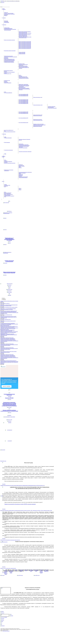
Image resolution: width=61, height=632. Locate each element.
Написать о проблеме (6, 386)
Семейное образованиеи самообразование (9, 261)
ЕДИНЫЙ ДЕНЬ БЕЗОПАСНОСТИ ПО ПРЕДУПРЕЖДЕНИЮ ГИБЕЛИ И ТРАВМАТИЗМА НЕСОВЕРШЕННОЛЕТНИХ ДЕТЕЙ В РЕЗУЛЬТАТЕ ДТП (22, 485)
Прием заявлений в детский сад (5, 303)
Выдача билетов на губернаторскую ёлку (6, 314)
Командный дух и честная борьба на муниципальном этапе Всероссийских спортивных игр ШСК (8, 305)
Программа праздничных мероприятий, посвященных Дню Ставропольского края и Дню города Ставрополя (8, 326)
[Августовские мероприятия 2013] (31, 571)
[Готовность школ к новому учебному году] (46, 571)
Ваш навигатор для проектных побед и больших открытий (8, 307)
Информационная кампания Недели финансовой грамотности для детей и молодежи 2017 (7, 330)
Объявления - (2, 336)
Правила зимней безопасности (4, 325)
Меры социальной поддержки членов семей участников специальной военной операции (8, 352)
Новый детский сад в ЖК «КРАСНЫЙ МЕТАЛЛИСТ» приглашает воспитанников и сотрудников (8, 309)
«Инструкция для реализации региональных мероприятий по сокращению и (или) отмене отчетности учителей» (9, 328)
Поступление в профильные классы (5, 319)
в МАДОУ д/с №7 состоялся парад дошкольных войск (8, 568)
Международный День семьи (4, 329)
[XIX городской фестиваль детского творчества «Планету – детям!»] (5, 574)
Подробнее (3, 538)
